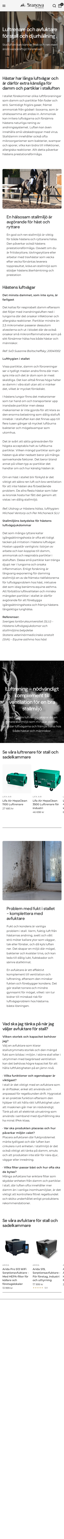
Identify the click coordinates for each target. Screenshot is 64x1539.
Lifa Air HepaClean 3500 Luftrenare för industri (46, 804)
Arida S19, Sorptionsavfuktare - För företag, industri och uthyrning (46, 1275)
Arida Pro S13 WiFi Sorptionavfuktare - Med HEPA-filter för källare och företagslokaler (15, 1277)
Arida (5, 1265)
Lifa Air (6, 797)
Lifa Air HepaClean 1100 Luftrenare (14, 802)
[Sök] (54, 6)
